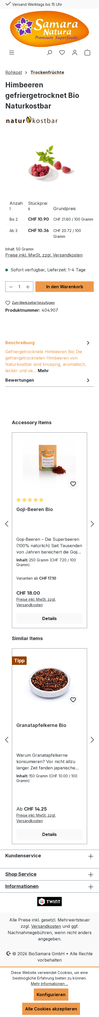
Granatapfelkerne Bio (41, 725)
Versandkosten (46, 926)
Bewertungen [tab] (19, 380)
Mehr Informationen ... (49, 983)
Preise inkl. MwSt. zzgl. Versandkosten (44, 255)
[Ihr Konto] (74, 52)
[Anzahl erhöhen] (28, 286)
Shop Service (20, 874)
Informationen (22, 886)
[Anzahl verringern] (10, 286)
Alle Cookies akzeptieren (51, 1008)
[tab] (48, 356)
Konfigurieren (51, 994)
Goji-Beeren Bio (34, 509)
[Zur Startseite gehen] (49, 29)
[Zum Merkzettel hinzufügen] (73, 484)
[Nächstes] (92, 523)
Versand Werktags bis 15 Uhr (36, 4)
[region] (49, 164)
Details (49, 618)
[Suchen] (49, 52)
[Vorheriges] (7, 523)
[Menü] (11, 52)
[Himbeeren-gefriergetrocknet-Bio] (49, 164)
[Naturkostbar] (49, 120)
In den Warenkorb (64, 286)
